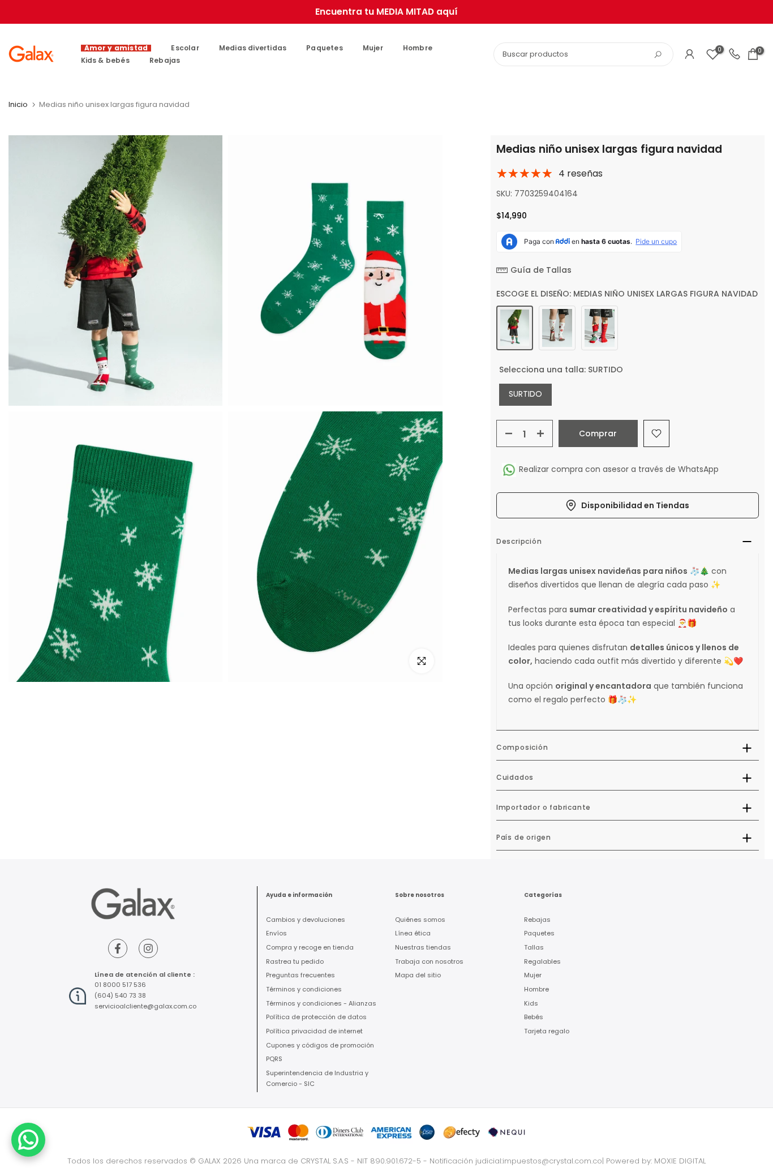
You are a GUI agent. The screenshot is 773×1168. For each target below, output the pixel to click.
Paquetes (324, 48)
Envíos (276, 933)
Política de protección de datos (316, 1016)
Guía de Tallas (541, 270)
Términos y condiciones (304, 989)
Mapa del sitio (418, 975)
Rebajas (164, 60)
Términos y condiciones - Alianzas (321, 1003)
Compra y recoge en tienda (310, 947)
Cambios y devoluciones (305, 919)
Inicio (18, 104)
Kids (531, 1003)
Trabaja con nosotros (429, 961)
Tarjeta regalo (546, 1031)
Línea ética (413, 933)
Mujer (373, 48)
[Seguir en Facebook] (117, 948)
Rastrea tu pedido (295, 961)
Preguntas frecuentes (300, 975)
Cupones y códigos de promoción (320, 1045)
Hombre (417, 48)
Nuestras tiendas (423, 947)
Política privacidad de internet (314, 1031)
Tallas (534, 947)
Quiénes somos (420, 919)
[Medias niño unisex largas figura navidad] (514, 328)
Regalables (542, 961)
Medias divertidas (252, 48)
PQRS (274, 1058)
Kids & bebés (105, 60)
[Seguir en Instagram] (148, 948)
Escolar (185, 48)
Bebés (533, 1016)
